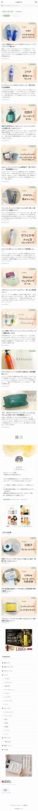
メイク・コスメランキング (9, 784)
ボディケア (7, 738)
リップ (6, 704)
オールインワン (9, 712)
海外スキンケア (8, 667)
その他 (6, 749)
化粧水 (6, 723)
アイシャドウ (8, 700)
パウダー (7, 693)
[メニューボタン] (2, 2)
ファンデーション (9, 689)
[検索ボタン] (36, 2)
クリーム (7, 730)
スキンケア (6, 15)
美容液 (6, 726)
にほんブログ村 (6, 792)
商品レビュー (8, 745)
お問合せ (25, 805)
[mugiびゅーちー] (19, 2)
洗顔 (6, 719)
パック (6, 734)
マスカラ (7, 678)
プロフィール (8, 671)
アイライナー (8, 682)
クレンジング (8, 715)
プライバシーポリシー (16, 805)
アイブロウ (8, 697)
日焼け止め (8, 741)
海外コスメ (7, 663)
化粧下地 (7, 686)
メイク (6, 675)
